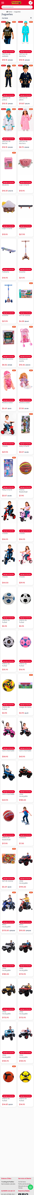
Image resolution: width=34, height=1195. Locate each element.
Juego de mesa (25, 707)
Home (10, 12)
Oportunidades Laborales (8, 1184)
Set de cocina (24, 315)
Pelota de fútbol (23, 1099)
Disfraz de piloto (23, 99)
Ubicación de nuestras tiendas (24, 1187)
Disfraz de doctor (6, 142)
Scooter (22, 272)
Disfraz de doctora (23, 142)
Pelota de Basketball (6, 838)
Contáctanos (22, 1182)
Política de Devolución (24, 1184)
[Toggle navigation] (2, 3)
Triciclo (5, 446)
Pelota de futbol (6, 621)
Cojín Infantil (24, 185)
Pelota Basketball (23, 491)
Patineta (22, 228)
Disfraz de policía (6, 99)
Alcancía (5, 185)
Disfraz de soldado (6, 55)
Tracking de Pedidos (7, 1182)
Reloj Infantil (24, 446)
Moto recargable (6, 926)
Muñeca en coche (23, 360)
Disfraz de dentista (23, 55)
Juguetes (17, 12)
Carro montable (8, 751)
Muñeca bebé (7, 402)
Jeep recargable (23, 795)
